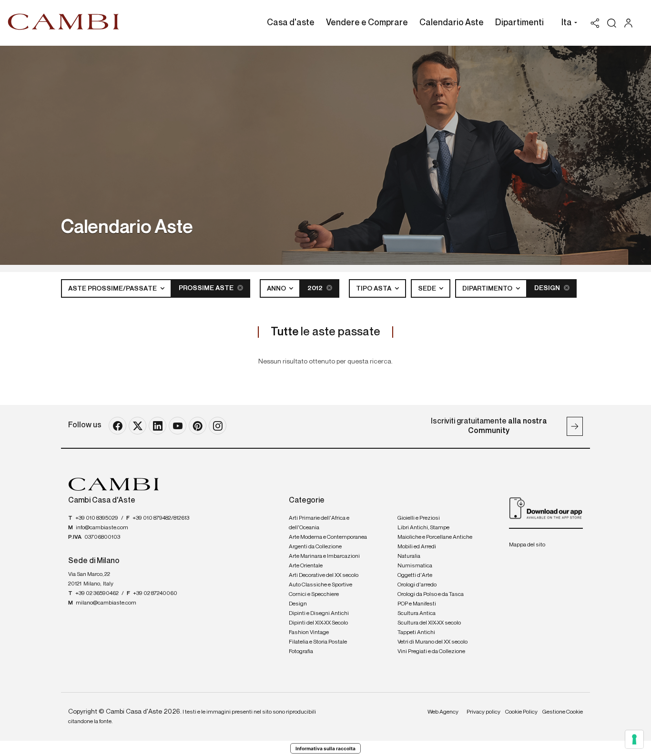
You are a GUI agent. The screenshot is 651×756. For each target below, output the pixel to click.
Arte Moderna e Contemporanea (328, 537)
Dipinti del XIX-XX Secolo (318, 623)
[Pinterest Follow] (197, 425)
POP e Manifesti (416, 604)
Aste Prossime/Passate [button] (113, 288)
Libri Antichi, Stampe (423, 528)
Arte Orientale (306, 566)
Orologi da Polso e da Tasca (430, 594)
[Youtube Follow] (177, 425)
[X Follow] (137, 425)
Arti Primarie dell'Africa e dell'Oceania (319, 523)
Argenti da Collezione (315, 547)
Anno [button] (277, 288)
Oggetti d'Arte (414, 575)
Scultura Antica (416, 613)
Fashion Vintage (309, 632)
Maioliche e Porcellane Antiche (434, 537)
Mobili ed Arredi (416, 547)
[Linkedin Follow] (157, 425)
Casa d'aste (291, 23)
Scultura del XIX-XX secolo (429, 623)
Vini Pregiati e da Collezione (431, 652)
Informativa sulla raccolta (325, 748)
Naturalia (408, 556)
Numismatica (414, 566)
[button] (566, 24)
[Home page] (63, 21)
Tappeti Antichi (416, 632)
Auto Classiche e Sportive (320, 585)
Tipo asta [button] (374, 288)
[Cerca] (611, 23)
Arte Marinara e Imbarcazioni (324, 556)
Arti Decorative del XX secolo (323, 575)
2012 (315, 288)
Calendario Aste (451, 23)
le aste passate (325, 332)
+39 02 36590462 (97, 593)
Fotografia (301, 652)
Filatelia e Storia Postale (318, 642)
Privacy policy (483, 712)
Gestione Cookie (562, 712)
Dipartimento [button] (488, 288)
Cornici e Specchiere (314, 594)
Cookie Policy (521, 712)
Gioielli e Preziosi (418, 518)
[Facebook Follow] (117, 425)
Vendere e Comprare (367, 23)
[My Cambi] (630, 23)
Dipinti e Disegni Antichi (319, 613)
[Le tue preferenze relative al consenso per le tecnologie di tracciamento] (634, 739)
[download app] (546, 508)
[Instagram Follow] (217, 425)
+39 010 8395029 (96, 518)
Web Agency (442, 712)
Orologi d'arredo (417, 585)
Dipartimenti (519, 23)
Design (547, 288)
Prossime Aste (207, 288)
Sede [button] (427, 288)
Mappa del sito (527, 545)
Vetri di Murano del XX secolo (432, 642)
